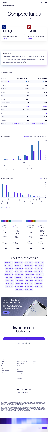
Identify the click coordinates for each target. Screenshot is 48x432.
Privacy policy (20, 371)
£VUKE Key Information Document (39, 123)
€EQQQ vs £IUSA (38, 268)
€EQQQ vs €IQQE (8, 265)
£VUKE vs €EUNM (38, 277)
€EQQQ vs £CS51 (9, 268)
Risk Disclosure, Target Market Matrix (23, 366)
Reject (39, 428)
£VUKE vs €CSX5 (38, 280)
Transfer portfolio (5, 370)
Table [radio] (45, 178)
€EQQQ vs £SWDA (19, 274)
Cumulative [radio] (26, 136)
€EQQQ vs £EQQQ (39, 262)
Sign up (5, 312)
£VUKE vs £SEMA (28, 277)
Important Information (22, 361)
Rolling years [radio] (33, 136)
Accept (44, 428)
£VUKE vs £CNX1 (38, 286)
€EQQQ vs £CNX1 (8, 262)
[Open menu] (46, 3)
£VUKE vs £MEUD (19, 289)
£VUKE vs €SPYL (19, 283)
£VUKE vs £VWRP (19, 280)
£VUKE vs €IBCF (9, 283)
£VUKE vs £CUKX (18, 277)
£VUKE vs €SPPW (19, 286)
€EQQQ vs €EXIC (19, 271)
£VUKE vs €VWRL (9, 280)
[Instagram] (30, 389)
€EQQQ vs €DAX (9, 271)
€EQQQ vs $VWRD (29, 265)
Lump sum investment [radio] (41, 136)
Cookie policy (20, 373)
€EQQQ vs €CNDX (19, 262)
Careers (34, 361)
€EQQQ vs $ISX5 (19, 268)
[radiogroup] (35, 136)
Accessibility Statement (22, 376)
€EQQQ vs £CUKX (38, 271)
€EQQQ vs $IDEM (18, 265)
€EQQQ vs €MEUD (30, 274)
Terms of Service (20, 363)
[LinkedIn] (26, 389)
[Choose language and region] (41, 2)
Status (2, 372)
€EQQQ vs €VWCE (39, 265)
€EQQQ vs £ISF (28, 271)
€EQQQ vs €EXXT (29, 262)
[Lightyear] (4, 2)
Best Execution (20, 369)
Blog (2, 363)
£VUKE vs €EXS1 (38, 283)
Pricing (2, 361)
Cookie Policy (21, 428)
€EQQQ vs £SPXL (29, 268)
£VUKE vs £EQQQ (29, 286)
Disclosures (19, 378)
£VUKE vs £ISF (9, 277)
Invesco (27, 106)
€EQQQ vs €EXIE (39, 274)
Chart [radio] (41, 178)
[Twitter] (22, 389)
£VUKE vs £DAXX (28, 283)
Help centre (3, 368)
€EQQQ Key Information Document (20, 123)
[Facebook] (18, 389)
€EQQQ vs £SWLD (9, 274)
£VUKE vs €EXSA (28, 289)
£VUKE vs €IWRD (9, 286)
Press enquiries (36, 365)
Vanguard (44, 106)
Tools (2, 365)
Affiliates (34, 363)
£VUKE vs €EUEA (29, 280)
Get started (24, 338)
